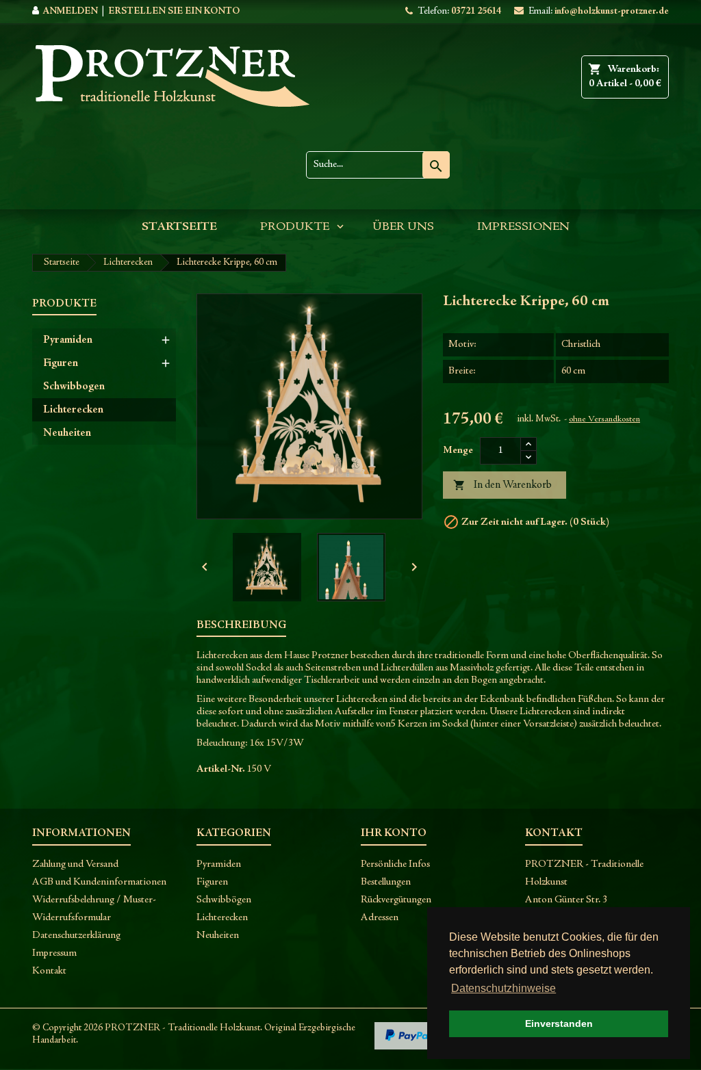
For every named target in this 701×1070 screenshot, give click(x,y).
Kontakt (49, 971)
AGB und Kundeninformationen (99, 882)
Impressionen (523, 227)
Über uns (403, 227)
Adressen (379, 918)
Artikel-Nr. (220, 769)
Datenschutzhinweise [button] (503, 988)
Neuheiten (67, 433)
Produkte (294, 227)
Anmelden (70, 11)
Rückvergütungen (396, 900)
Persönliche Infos (395, 864)
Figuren (60, 363)
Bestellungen (386, 882)
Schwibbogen (74, 386)
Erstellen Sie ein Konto (174, 11)
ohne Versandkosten (604, 419)
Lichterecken (73, 409)
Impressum (54, 953)
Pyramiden (67, 340)
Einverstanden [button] (559, 1023)
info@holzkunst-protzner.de (612, 11)
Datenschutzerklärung (76, 935)
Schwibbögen (223, 900)
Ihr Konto (393, 833)
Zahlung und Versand (75, 864)
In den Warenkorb (502, 485)
